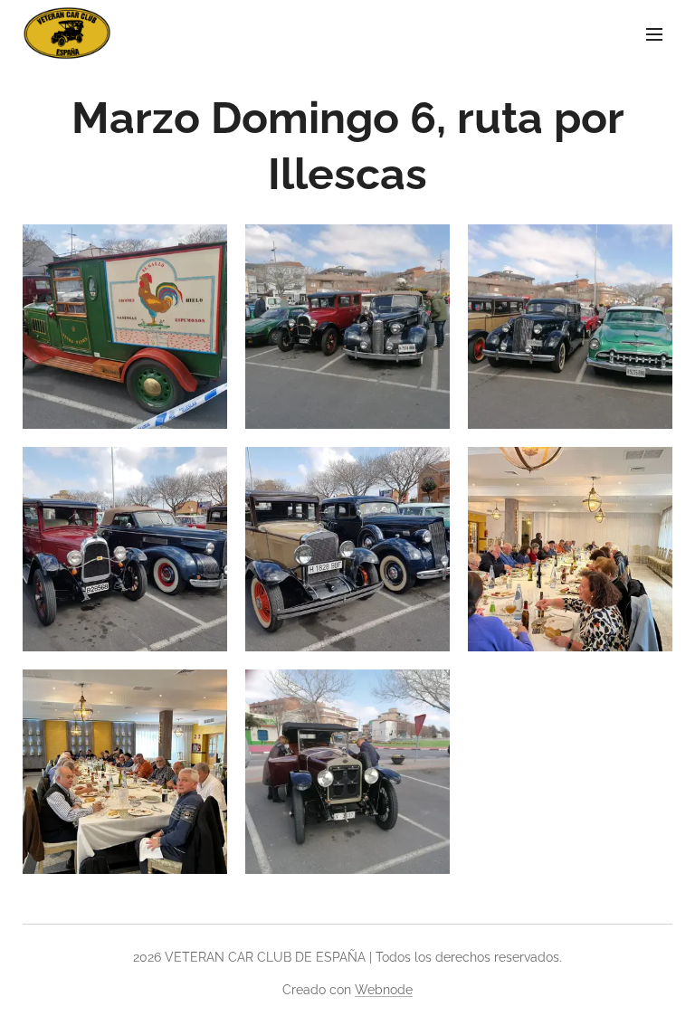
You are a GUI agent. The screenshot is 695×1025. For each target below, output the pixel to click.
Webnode (384, 989)
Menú (654, 33)
